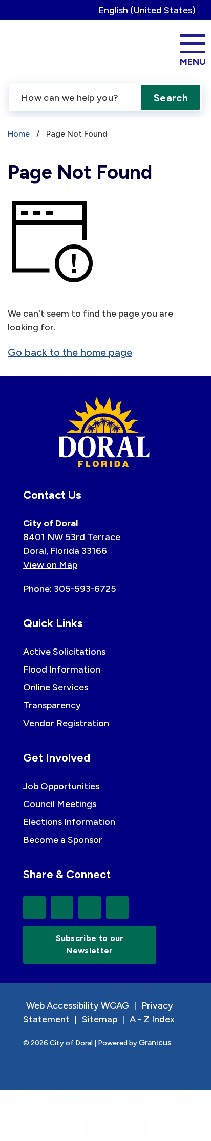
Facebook (62, 907)
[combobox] (151, 10)
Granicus (155, 1042)
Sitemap (99, 1019)
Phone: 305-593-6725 (69, 588)
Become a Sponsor (62, 839)
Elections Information (69, 821)
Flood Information (61, 669)
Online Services (55, 687)
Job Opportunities (61, 786)
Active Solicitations (64, 651)
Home (19, 134)
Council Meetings (59, 804)
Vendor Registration (66, 723)
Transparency (52, 705)
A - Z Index (152, 1019)
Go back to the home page (70, 352)
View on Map (50, 564)
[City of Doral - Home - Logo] (42, 48)
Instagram (117, 907)
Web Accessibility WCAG (77, 1005)
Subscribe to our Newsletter (90, 944)
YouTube (89, 907)
